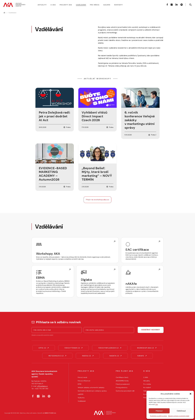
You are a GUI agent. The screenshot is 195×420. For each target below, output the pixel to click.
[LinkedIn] (176, 4)
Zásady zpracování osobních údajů (42, 335)
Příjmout (159, 411)
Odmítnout (181, 411)
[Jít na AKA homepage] (14, 5)
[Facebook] (167, 4)
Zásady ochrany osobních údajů (178, 416)
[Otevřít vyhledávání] (190, 5)
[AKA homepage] (105, 413)
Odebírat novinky (150, 330)
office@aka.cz (42, 386)
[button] (190, 394)
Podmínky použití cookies (158, 416)
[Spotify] (181, 4)
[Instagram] (172, 5)
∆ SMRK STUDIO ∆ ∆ (49, 413)
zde (156, 404)
